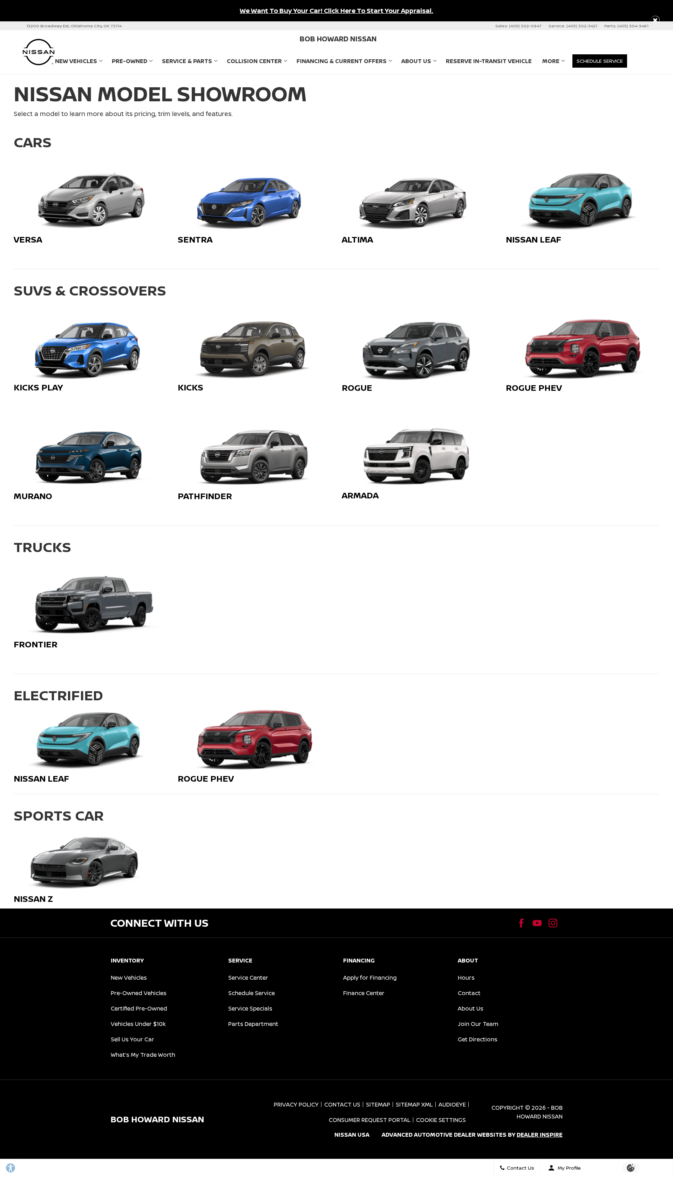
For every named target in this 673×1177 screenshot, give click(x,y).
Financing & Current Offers (342, 61)
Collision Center (254, 61)
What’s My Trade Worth (143, 1055)
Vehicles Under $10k (138, 1024)
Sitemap (378, 1104)
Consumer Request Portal (369, 1120)
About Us (416, 61)
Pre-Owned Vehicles (138, 993)
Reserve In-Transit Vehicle (489, 61)
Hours (466, 977)
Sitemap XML (414, 1104)
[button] (655, 20)
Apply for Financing (370, 977)
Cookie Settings (441, 1120)
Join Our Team (478, 1024)
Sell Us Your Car (132, 1039)
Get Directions (477, 1039)
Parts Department (253, 1024)
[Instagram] (553, 923)
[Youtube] (537, 923)
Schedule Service (251, 993)
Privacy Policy (296, 1104)
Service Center (248, 977)
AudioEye (452, 1104)
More (551, 62)
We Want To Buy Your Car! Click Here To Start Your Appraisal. (336, 10)
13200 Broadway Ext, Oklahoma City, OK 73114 (74, 26)
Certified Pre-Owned (139, 1008)
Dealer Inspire (540, 1134)
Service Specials (250, 1008)
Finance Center (364, 993)
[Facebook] (521, 923)
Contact (469, 993)
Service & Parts (187, 61)
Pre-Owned (129, 61)
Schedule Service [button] (600, 60)
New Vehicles (76, 61)
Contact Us (342, 1104)
